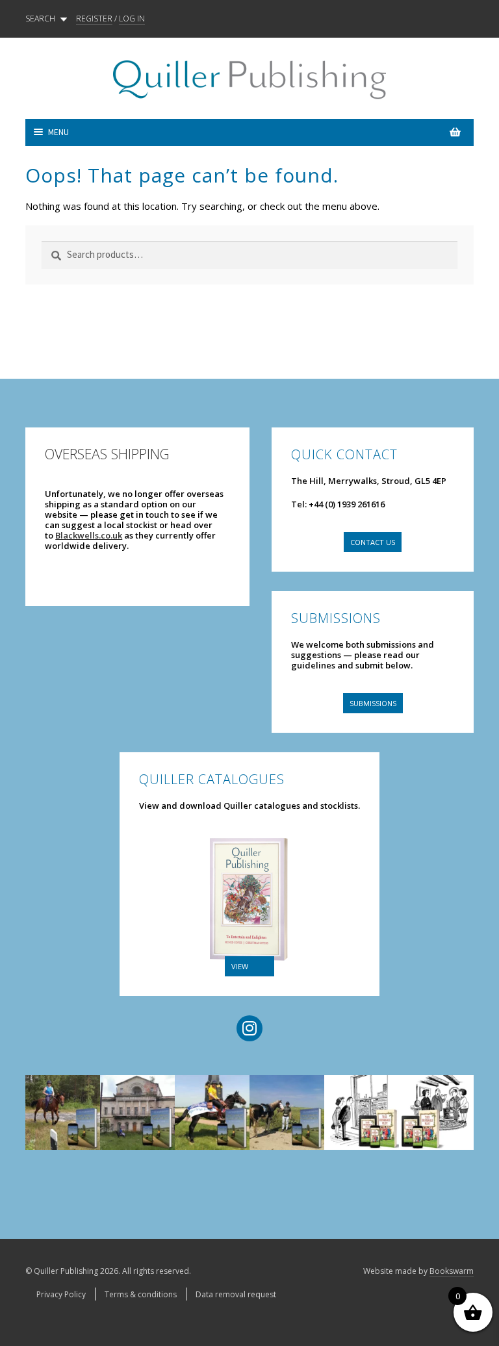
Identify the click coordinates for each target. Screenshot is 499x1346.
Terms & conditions (141, 1294)
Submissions (373, 703)
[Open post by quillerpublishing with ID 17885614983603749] (137, 1112)
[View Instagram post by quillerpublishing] (84, 1117)
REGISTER (94, 19)
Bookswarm (451, 1270)
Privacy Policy (61, 1294)
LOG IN (132, 19)
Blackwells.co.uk (88, 535)
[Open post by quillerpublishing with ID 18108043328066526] (436, 1112)
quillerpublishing (62, 1085)
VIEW (239, 966)
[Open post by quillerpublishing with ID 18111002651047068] (62, 1112)
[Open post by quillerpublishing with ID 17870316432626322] (287, 1112)
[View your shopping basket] (362, 132)
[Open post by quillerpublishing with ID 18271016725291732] (361, 1112)
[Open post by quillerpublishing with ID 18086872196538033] (212, 1112)
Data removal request (236, 1294)
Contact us (372, 542)
